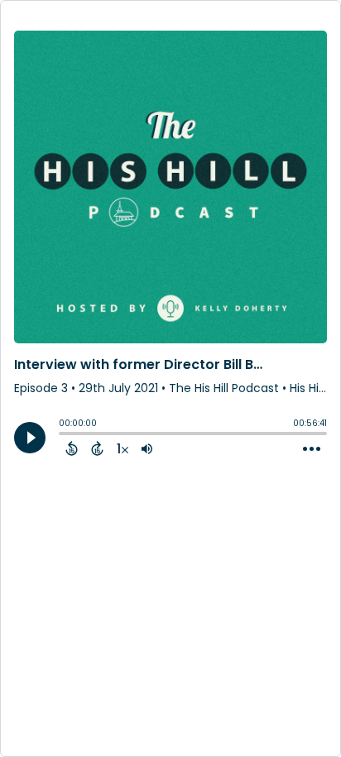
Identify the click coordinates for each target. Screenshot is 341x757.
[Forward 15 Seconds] (97, 448)
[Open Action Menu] (311, 449)
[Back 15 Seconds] (71, 448)
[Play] (30, 437)
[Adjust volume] (147, 448)
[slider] (63, 435)
